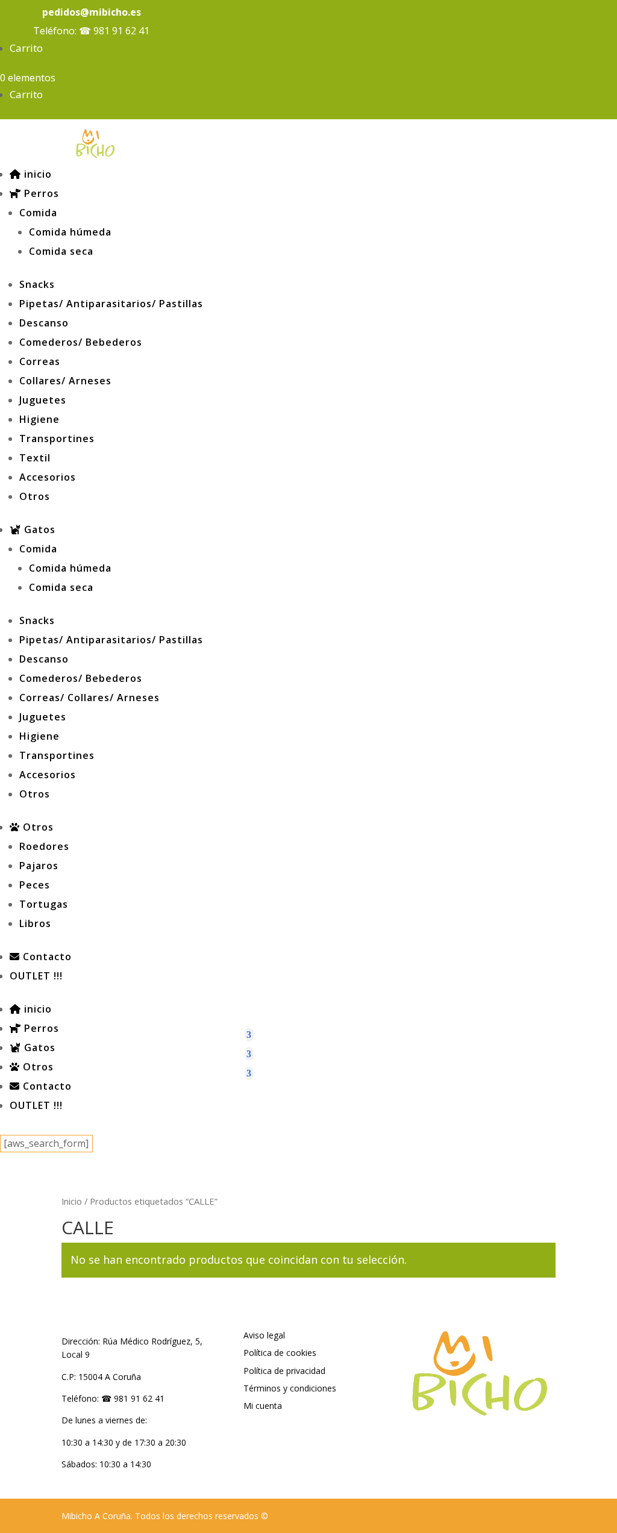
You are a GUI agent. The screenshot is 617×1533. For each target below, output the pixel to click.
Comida (38, 212)
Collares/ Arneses (65, 380)
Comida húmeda (70, 232)
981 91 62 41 (121, 30)
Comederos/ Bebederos (80, 342)
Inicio (71, 1201)
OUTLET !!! (36, 975)
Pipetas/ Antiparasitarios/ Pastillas (111, 303)
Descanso (44, 322)
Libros (35, 923)
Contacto (46, 956)
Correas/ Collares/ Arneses (89, 697)
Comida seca (61, 251)
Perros (40, 193)
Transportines (57, 438)
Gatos (38, 529)
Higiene (39, 419)
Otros (34, 496)
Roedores (44, 846)
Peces (34, 884)
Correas (39, 361)
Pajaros (38, 865)
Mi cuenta (262, 1405)
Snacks (37, 284)
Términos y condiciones (289, 1388)
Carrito (26, 48)
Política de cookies (279, 1352)
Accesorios (47, 477)
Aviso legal (264, 1335)
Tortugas (43, 904)
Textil (35, 457)
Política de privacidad (284, 1370)
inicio (36, 174)
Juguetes (42, 400)
